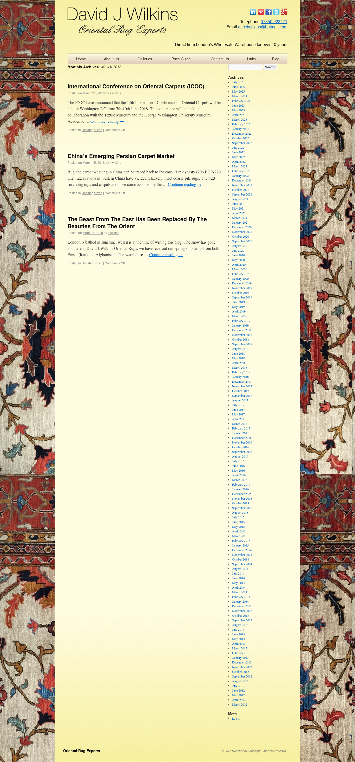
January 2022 (240, 175)
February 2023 (241, 124)
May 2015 (238, 526)
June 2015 (238, 522)
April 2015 (239, 531)
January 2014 (240, 601)
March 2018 (239, 367)
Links (251, 58)
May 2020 (238, 260)
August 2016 (240, 456)
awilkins (115, 93)
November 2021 (242, 185)
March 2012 (239, 704)
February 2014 (241, 597)
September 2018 (242, 344)
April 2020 (239, 264)
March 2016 (239, 480)
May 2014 (238, 583)
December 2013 (242, 606)
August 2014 (240, 568)
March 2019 (239, 316)
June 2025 (238, 86)
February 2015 (241, 540)
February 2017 (241, 428)
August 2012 (240, 681)
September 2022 (242, 143)
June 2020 (238, 255)
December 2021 (242, 180)
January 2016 (240, 489)
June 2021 (238, 203)
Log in (236, 718)
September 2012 (242, 676)
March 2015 (239, 536)
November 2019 (242, 288)
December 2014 (242, 550)
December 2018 (242, 330)
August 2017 (240, 400)
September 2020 (242, 241)
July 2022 (238, 147)
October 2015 (240, 503)
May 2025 (238, 91)
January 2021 (240, 222)
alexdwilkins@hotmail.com (262, 27)
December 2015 (242, 494)
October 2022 (240, 138)
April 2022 (239, 161)
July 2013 (238, 629)
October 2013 (240, 615)
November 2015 (242, 498)
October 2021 (240, 189)
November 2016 (242, 442)
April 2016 (239, 475)
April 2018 (239, 363)
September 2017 (242, 395)
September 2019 (242, 297)
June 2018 (238, 353)
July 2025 (238, 82)
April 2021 (239, 213)
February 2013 (241, 653)
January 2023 (240, 129)
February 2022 (241, 171)
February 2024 (241, 101)
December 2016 (242, 437)
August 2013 (240, 625)
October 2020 (240, 236)
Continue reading (107, 121)
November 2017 (242, 386)
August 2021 (240, 199)
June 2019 (238, 302)
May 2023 (238, 110)
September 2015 (242, 508)
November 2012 (242, 667)
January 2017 (240, 433)
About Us (111, 58)
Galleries (144, 58)
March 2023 (239, 119)
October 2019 (240, 292)
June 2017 (238, 409)
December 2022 (242, 133)
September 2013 (242, 620)
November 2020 (242, 232)
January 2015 (240, 545)
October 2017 (240, 391)
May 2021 (238, 208)
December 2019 (242, 283)
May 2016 (238, 470)
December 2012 (242, 662)
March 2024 (239, 96)
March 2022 (239, 166)
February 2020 (241, 274)
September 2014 (242, 564)
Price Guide (181, 58)
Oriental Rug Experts (81, 750)
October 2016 (240, 447)
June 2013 (238, 634)
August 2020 (240, 246)
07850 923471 (274, 21)
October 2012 (240, 671)
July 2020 (238, 250)
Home (81, 58)
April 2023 (239, 115)
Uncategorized (92, 129)
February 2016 (241, 484)
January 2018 (240, 377)
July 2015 (238, 517)
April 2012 (239, 700)
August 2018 (240, 349)
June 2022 (238, 152)
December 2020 (242, 227)
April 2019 (239, 311)
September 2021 (242, 194)
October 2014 (240, 559)
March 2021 (239, 218)
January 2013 (240, 657)
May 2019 (238, 306)
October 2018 (240, 339)
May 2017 (238, 414)
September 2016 (242, 452)
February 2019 (241, 320)
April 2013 (239, 643)
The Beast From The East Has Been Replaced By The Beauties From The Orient (137, 222)
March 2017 (239, 423)
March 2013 (239, 648)
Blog (275, 58)
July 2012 (238, 685)
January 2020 (240, 278)
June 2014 (238, 578)
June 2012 (238, 690)
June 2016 (238, 466)
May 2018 (238, 358)
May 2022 (238, 157)
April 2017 (239, 419)
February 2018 (241, 372)
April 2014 (239, 587)
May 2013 (238, 639)
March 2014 (239, 592)
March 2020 (239, 269)
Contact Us (220, 58)
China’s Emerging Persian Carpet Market (121, 156)
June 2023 (238, 105)
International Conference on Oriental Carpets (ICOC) (136, 86)
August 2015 (240, 512)
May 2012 (238, 695)
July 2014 (238, 573)
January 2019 (240, 325)
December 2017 (242, 381)
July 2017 (238, 405)
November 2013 (242, 611)
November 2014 (242, 554)
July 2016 (238, 461)
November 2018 (242, 335)
